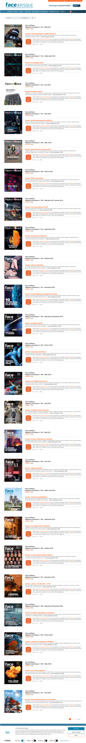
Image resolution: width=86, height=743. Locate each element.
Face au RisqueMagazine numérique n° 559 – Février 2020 (38, 634)
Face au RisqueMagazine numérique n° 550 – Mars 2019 (38, 373)
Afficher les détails (64, 740)
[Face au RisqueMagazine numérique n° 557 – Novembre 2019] (13, 585)
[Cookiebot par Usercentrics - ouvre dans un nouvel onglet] (7, 741)
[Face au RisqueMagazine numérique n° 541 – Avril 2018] (13, 122)
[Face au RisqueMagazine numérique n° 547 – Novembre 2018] (13, 296)
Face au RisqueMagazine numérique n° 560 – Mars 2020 (38, 663)
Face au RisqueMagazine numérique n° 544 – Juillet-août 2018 (40, 55)
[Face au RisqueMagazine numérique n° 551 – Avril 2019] (13, 412)
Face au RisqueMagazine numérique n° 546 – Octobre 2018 (39, 257)
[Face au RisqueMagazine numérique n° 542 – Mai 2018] (13, 35)
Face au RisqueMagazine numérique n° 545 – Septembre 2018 (40, 228)
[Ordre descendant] (19, 18)
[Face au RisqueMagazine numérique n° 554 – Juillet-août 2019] (13, 499)
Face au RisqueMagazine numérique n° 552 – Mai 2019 (37, 431)
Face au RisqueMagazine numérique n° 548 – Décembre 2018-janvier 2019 (44, 315)
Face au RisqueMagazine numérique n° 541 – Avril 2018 (38, 113)
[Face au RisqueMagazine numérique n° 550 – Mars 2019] (13, 383)
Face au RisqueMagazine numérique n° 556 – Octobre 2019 (39, 547)
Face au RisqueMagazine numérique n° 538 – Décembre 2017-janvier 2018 (44, 199)
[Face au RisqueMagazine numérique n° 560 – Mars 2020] (13, 672)
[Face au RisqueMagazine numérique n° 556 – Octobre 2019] (13, 557)
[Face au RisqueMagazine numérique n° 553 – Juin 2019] (13, 470)
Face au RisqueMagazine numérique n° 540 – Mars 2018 (38, 141)
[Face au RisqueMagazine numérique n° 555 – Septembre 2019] (13, 528)
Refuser (76, 735)
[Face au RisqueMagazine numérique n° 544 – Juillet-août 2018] (13, 64)
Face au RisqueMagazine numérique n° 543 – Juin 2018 (37, 84)
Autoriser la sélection (76, 732)
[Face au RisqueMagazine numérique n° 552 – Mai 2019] (13, 441)
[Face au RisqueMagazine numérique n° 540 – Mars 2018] (13, 151)
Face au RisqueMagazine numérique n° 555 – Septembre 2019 (40, 518)
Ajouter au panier (36, 44)
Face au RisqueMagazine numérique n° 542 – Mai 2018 (37, 26)
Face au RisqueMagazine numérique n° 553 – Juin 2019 (37, 460)
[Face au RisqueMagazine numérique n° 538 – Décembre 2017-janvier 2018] (13, 209)
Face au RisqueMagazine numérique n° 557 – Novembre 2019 (40, 576)
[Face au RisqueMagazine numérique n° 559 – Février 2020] (13, 643)
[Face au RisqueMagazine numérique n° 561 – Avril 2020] (13, 701)
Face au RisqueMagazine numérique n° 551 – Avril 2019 (38, 402)
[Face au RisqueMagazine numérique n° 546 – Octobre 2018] (13, 267)
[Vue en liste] (35, 18)
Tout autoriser (76, 728)
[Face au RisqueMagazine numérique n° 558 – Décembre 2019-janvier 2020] (13, 614)
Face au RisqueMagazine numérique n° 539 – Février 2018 (38, 170)
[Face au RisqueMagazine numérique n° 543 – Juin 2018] (13, 93)
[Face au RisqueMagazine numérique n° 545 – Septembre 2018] (13, 238)
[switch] (34, 741)
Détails (42, 44)
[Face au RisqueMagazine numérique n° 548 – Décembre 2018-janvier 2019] (13, 325)
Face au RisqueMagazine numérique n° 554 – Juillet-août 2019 (40, 489)
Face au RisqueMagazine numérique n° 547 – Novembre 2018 (40, 286)
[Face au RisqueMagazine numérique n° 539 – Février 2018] (13, 180)
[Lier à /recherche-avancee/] (70, 11)
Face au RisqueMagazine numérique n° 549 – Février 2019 (38, 344)
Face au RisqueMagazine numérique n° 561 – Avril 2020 (38, 692)
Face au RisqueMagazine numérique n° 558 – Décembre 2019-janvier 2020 (44, 605)
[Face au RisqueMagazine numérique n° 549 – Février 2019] (13, 354)
